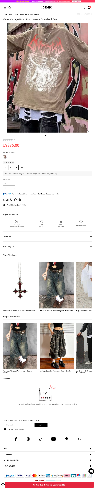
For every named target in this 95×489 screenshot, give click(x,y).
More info (55, 194)
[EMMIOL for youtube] (53, 439)
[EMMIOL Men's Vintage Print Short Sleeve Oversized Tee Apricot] (4, 158)
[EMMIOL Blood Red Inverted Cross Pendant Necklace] (20, 285)
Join (41, 425)
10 (16, 167)
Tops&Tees (23, 14)
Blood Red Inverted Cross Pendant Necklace (19, 311)
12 (22, 167)
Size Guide (6, 179)
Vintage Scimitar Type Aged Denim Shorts (55, 371)
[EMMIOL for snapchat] (79, 439)
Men (10, 14)
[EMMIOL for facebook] (15, 439)
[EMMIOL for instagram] (28, 439)
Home (5, 14)
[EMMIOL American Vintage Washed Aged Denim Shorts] (56, 285)
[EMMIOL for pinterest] (66, 439)
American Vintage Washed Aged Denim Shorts (56, 311)
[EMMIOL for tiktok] (40, 439)
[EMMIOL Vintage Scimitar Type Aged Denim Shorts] (57, 346)
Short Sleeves (34, 14)
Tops (16, 14)
